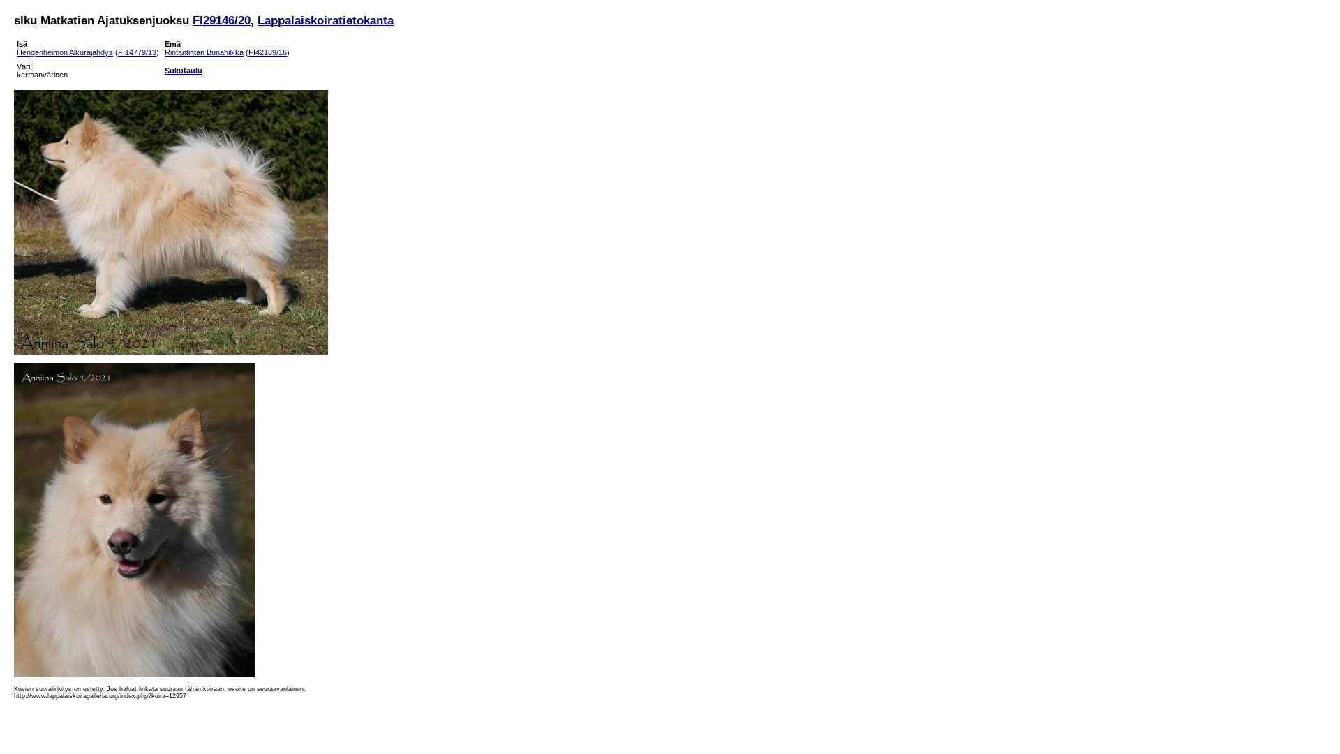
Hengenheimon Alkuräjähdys (65, 52)
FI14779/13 (137, 52)
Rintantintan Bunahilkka (204, 52)
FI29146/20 (222, 20)
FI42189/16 (267, 52)
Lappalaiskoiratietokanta (326, 20)
